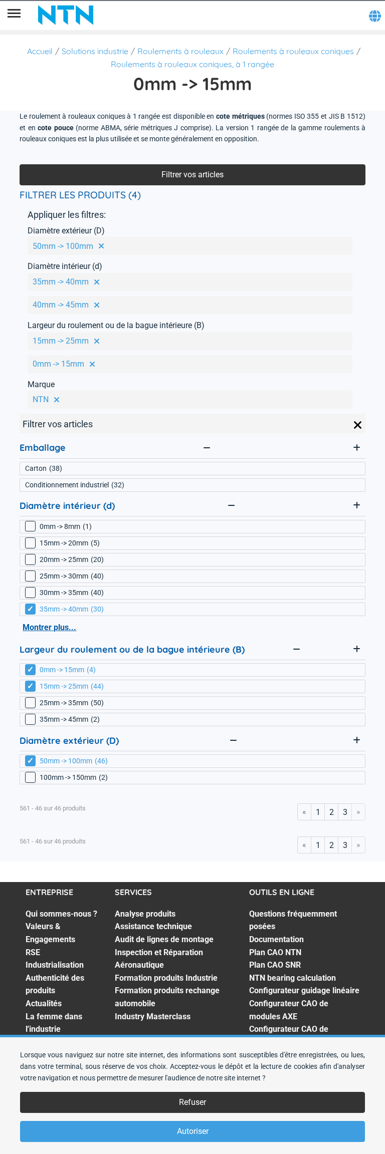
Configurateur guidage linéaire (304, 990)
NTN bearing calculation (292, 978)
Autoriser (193, 1131)
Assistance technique (153, 926)
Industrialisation (55, 965)
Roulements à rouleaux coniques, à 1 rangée (192, 64)
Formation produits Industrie (166, 978)
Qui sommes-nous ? (61, 914)
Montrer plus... (49, 627)
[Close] (357, 425)
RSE (33, 952)
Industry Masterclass (152, 1016)
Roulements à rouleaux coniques (293, 51)
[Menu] (14, 15)
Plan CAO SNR (275, 965)
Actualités (44, 1003)
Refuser (192, 1102)
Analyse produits (145, 914)
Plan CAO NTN (275, 952)
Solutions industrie (95, 51)
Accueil (40, 51)
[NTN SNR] (65, 15)
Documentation (276, 939)
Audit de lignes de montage (164, 939)
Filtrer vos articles (192, 174)
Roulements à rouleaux (180, 51)
